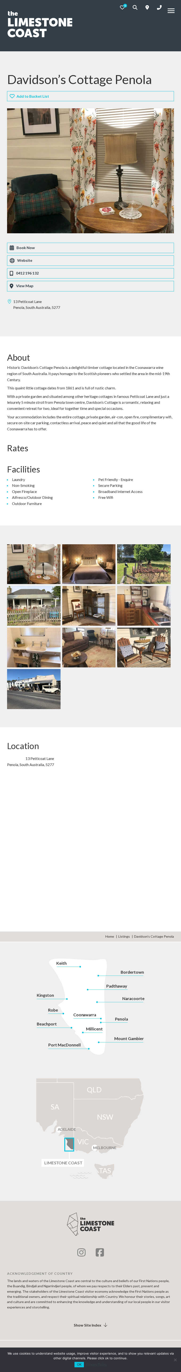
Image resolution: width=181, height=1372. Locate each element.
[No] (175, 1359)
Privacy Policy (96, 1364)
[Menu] (171, 11)
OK (79, 1364)
